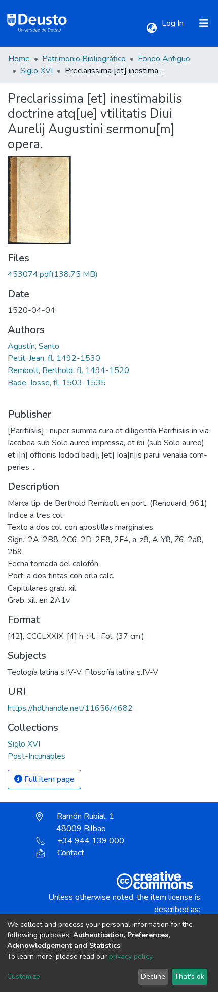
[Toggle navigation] (204, 23)
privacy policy (130, 956)
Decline (153, 976)
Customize (23, 976)
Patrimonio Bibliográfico (84, 58)
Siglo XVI (36, 70)
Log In (174, 23)
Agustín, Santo (33, 346)
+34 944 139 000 (90, 840)
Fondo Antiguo (164, 58)
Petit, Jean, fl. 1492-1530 (54, 358)
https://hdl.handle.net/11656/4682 (70, 708)
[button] (151, 28)
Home (19, 58)
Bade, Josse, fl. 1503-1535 (57, 382)
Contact (70, 852)
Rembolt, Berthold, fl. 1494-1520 (68, 370)
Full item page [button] (48, 779)
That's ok (189, 976)
